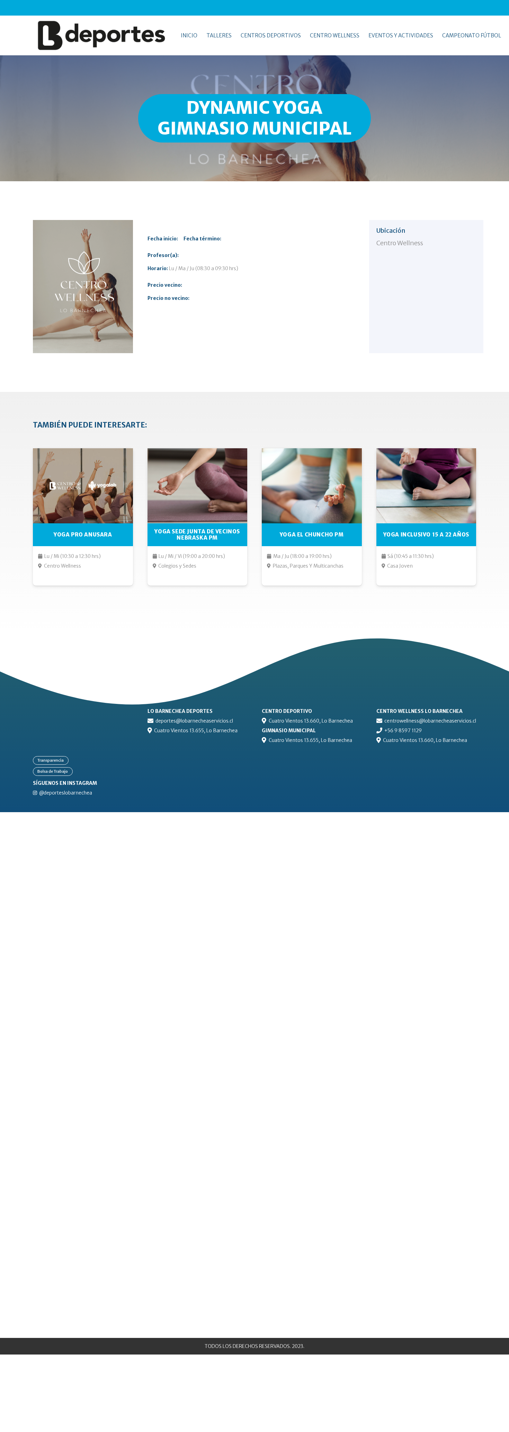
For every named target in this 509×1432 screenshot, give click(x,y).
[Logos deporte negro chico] (113, 35)
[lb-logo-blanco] (83, 711)
